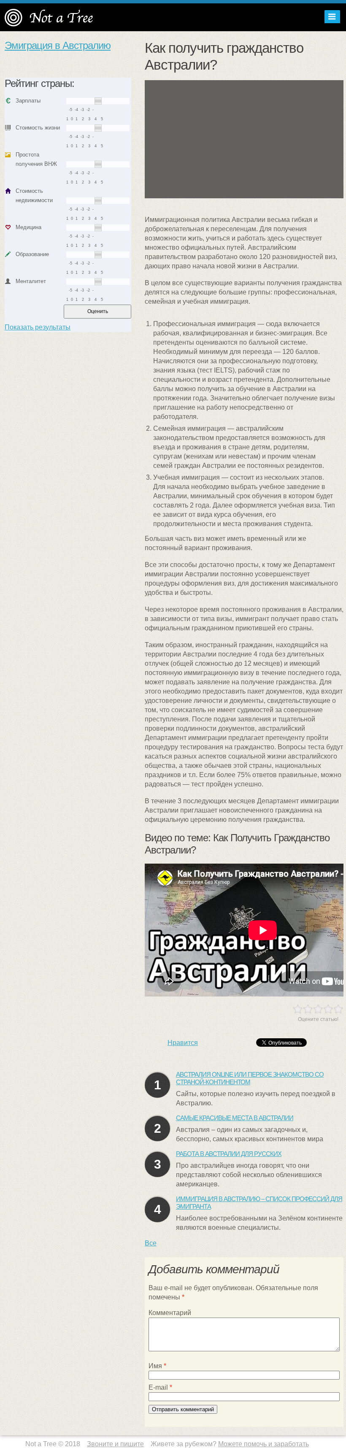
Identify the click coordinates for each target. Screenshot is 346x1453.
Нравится (183, 1042)
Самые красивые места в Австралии (234, 1117)
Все (151, 1243)
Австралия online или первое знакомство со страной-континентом (250, 1078)
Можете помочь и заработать (263, 1444)
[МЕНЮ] (330, 17)
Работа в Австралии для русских (228, 1153)
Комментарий (170, 1312)
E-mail (160, 1387)
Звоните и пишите (115, 1444)
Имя (157, 1365)
